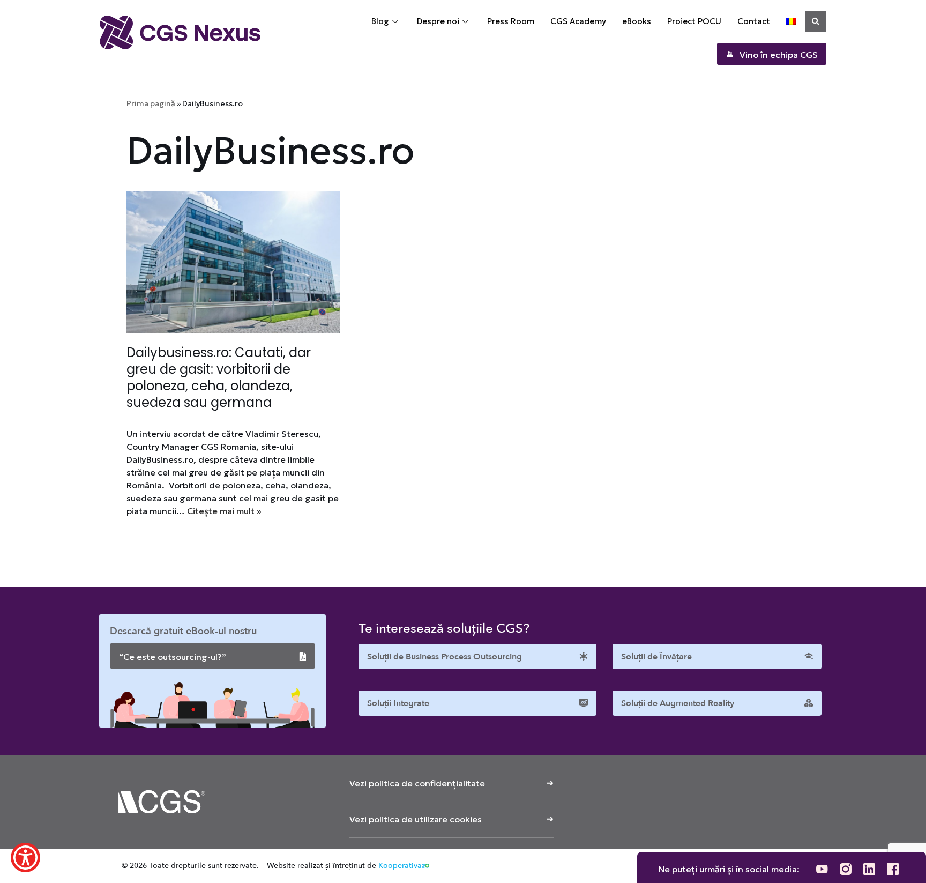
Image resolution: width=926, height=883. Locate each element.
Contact (753, 21)
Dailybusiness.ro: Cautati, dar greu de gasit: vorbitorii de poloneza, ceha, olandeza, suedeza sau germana (218, 378)
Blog (380, 21)
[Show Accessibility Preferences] (25, 857)
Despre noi (438, 21)
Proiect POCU (694, 21)
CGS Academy (578, 21)
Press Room (510, 21)
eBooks (636, 21)
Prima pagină (150, 103)
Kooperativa (400, 865)
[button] (815, 21)
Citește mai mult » (224, 511)
